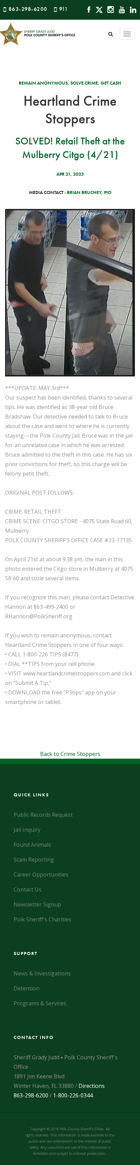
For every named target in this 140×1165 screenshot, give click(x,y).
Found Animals (32, 844)
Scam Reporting (34, 859)
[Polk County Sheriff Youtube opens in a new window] (120, 9)
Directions (91, 1086)
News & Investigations (42, 973)
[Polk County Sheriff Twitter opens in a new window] (97, 9)
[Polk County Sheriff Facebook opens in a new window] (87, 9)
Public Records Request (43, 814)
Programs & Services (40, 1003)
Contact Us (27, 889)
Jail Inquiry (27, 829)
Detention (26, 988)
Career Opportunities (41, 874)
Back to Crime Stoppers (70, 754)
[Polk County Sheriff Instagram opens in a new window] (109, 9)
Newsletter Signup (37, 904)
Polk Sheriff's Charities (42, 919)
